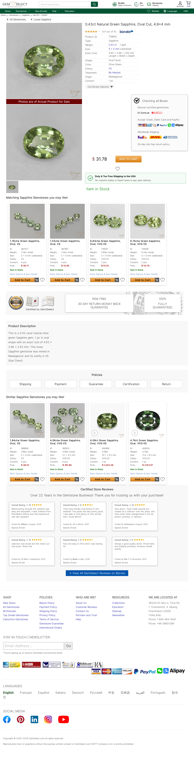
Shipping (25, 384)
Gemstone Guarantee (51, 623)
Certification (131, 384)
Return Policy (46, 602)
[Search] (94, 4)
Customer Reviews (86, 606)
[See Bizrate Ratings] (126, 31)
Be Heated (114, 72)
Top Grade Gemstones (15, 615)
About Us (81, 602)
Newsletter (118, 615)
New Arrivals (41, 11)
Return (166, 384)
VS (110, 68)
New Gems (9, 602)
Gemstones (23, 10)
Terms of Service (49, 619)
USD (186, 11)
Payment (61, 384)
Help (56, 10)
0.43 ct (113, 44)
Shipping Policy (48, 611)
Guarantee (96, 384)
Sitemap (117, 611)
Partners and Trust (86, 615)
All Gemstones (11, 606)
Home (8, 11)
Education (69, 11)
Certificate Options (98, 86)
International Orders (50, 627)
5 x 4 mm (114, 48)
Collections (118, 602)
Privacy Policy (47, 615)
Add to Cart (128, 159)
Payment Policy (48, 606)
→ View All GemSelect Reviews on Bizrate (97, 573)
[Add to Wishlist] (117, 168)
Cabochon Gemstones (15, 619)
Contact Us (82, 611)
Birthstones (9, 611)
